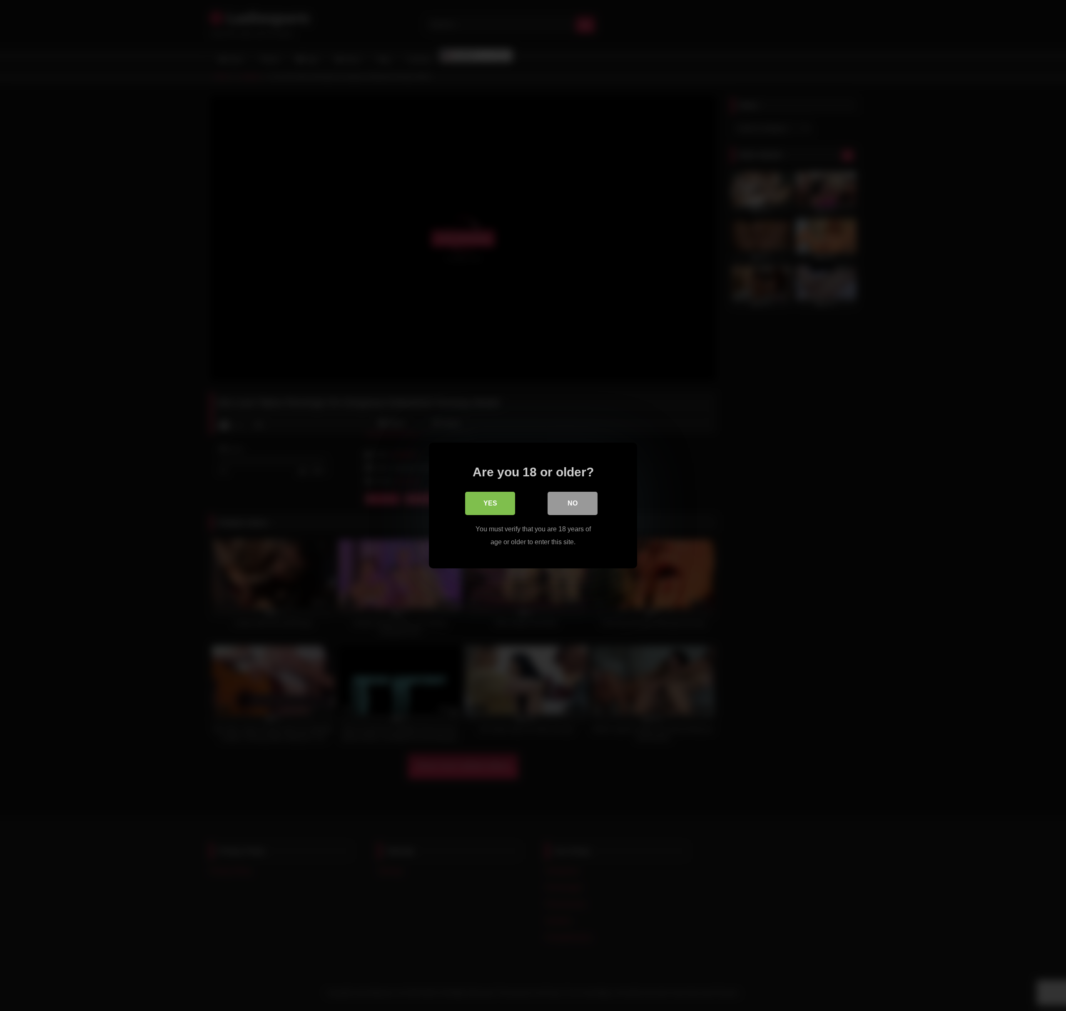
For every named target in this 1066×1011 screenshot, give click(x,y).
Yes (490, 503)
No (573, 503)
